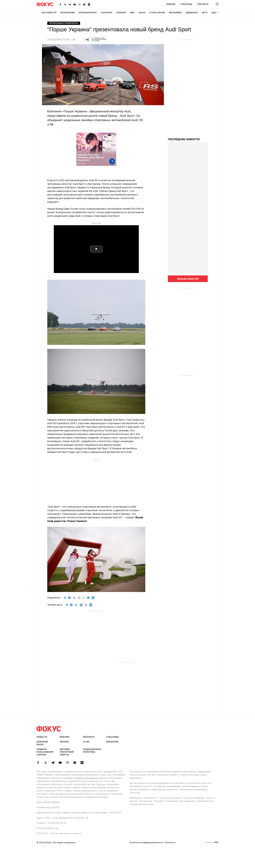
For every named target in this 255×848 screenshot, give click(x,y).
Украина (121, 12)
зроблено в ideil (211, 842)
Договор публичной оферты (67, 752)
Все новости (49, 12)
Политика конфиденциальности (146, 842)
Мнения (171, 4)
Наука (142, 12)
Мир (132, 12)
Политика (106, 12)
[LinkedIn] (89, 4)
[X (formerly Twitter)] (65, 4)
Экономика (175, 12)
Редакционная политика (92, 750)
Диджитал (192, 12)
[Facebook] (60, 4)
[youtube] (60, 762)
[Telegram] (69, 4)
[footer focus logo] (49, 729)
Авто (204, 12)
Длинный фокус (42, 743)
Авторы (64, 741)
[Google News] (84, 4)
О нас (86, 741)
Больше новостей (188, 278)
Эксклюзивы (67, 12)
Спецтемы (186, 4)
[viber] (67, 762)
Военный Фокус (88, 12)
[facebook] (38, 762)
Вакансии (112, 741)
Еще (213, 12)
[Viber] (79, 4)
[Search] (217, 4)
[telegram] (53, 762)
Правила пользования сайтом (45, 752)
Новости (42, 737)
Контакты (171, 842)
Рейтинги (202, 4)
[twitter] (45, 762)
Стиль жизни (157, 12)
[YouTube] (74, 4)
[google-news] (75, 762)
